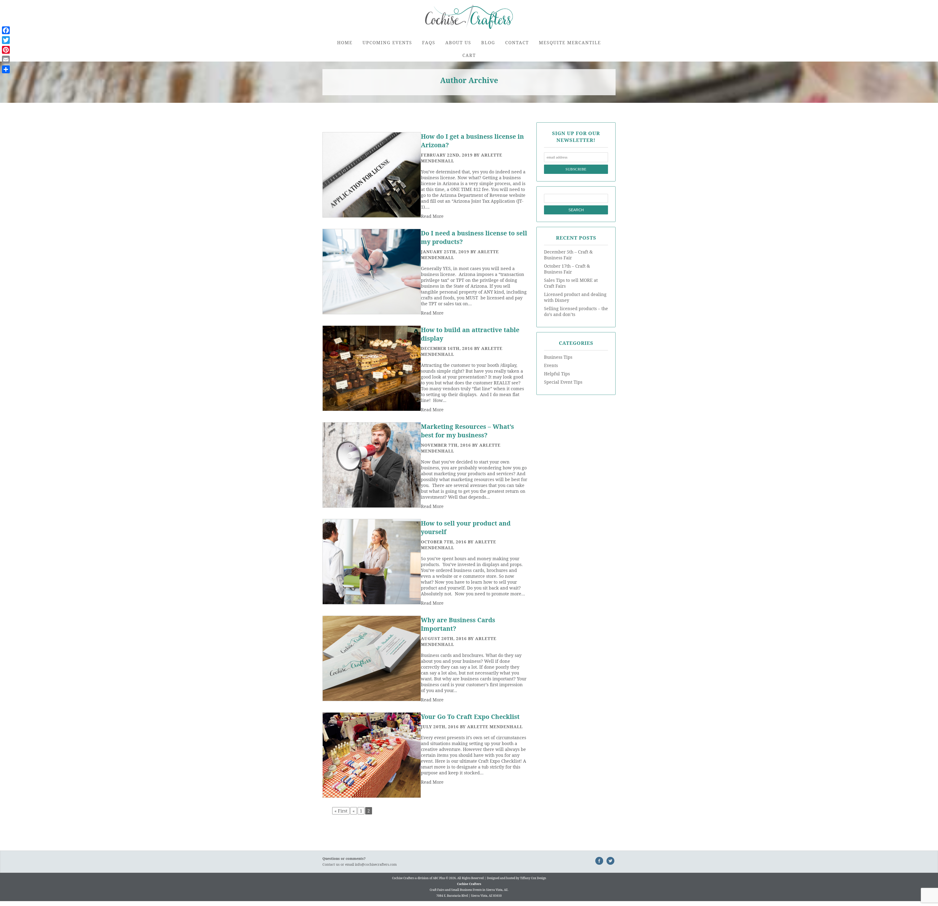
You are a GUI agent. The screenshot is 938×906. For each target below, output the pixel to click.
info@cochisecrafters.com (376, 864)
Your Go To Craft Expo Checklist (470, 716)
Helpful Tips (557, 374)
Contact (517, 42)
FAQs (428, 42)
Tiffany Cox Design (533, 878)
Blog (488, 42)
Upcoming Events (387, 42)
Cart (469, 55)
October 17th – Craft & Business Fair (567, 269)
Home (344, 42)
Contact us (331, 864)
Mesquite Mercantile (570, 42)
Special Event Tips (563, 382)
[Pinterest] (6, 50)
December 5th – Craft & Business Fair (568, 255)
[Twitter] (6, 40)
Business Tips (558, 357)
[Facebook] (6, 30)
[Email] (6, 59)
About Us (458, 42)
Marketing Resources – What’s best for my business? (467, 430)
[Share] (6, 69)
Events (551, 365)
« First (340, 811)
